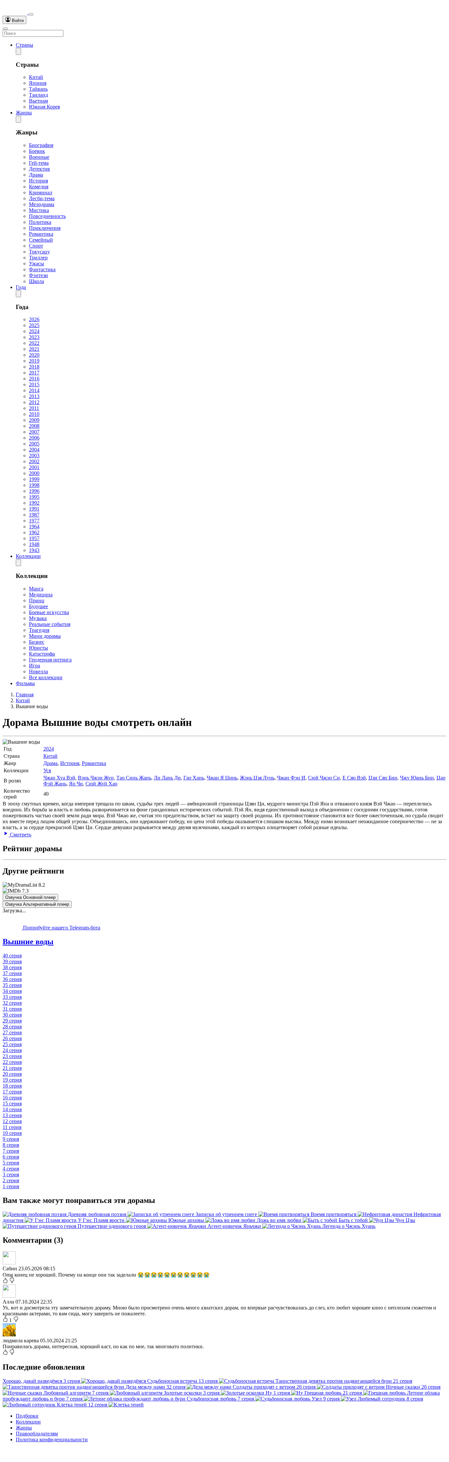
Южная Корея (44, 106)
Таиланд (38, 95)
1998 (34, 485)
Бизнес (36, 642)
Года (21, 287)
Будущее (38, 606)
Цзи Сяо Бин (382, 777)
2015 (34, 384)
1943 (34, 550)
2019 (34, 361)
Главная (25, 694)
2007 (34, 432)
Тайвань (38, 89)
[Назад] (18, 51)
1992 (34, 503)
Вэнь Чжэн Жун (96, 777)
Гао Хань (193, 777)
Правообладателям (37, 1433)
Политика (40, 222)
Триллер (38, 257)
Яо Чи (76, 783)
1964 (34, 526)
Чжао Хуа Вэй (59, 777)
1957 (34, 538)
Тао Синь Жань (133, 777)
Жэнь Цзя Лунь (257, 777)
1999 (34, 479)
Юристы (38, 648)
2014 (34, 390)
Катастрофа (42, 654)
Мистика (39, 210)
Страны (24, 45)
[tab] (224, 941)
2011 (34, 408)
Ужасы (36, 263)
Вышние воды (28, 941)
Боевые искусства (49, 612)
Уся (47, 770)
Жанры (24, 112)
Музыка (38, 618)
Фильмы (25, 683)
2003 (34, 455)
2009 (34, 420)
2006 (34, 438)
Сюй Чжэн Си (324, 777)
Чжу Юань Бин (417, 777)
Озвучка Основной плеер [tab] (30, 897)
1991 (34, 509)
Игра (34, 665)
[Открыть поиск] (31, 14)
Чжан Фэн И (291, 777)
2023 (34, 337)
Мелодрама (41, 204)
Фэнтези (38, 275)
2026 (34, 319)
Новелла (38, 671)
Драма (36, 175)
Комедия (38, 186)
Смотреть (20, 834)
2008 (34, 426)
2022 (34, 343)
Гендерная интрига (50, 659)
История (38, 180)
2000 (34, 473)
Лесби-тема (42, 198)
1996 (34, 491)
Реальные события (49, 624)
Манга (36, 588)
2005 (34, 443)
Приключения (44, 228)
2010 (34, 414)
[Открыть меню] (5, 29)
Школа (36, 281)
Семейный (41, 240)
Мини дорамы (45, 636)
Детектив (39, 169)
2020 (34, 355)
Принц (36, 600)
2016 (34, 378)
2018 (34, 367)
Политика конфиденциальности (52, 1439)
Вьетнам (38, 101)
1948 (34, 544)
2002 (34, 461)
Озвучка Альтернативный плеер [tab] (37, 904)
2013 (34, 396)
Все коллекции (45, 677)
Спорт (36, 246)
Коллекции (28, 556)
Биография (41, 145)
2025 (34, 325)
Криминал (40, 192)
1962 (34, 532)
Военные (39, 157)
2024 (34, 331)
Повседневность (47, 216)
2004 (34, 449)
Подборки (27, 1416)
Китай (36, 77)
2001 (34, 467)
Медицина (41, 594)
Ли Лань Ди (167, 777)
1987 (34, 514)
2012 (34, 402)
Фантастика (42, 269)
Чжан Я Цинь (222, 777)
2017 (34, 372)
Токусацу (39, 251)
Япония (37, 83)
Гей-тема (39, 163)
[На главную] (15, 12)
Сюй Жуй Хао (101, 783)
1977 (34, 520)
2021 (34, 349)
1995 (34, 497)
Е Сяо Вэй (354, 777)
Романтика (41, 234)
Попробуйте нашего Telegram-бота (61, 927)
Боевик (37, 151)
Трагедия (39, 630)
